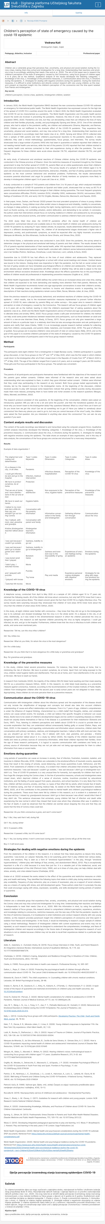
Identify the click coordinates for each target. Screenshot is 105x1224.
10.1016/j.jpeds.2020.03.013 (16, 1011)
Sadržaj (79, 13)
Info (26, 13)
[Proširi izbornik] (98, 4)
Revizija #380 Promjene (37, 21)
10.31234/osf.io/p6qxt (13, 991)
